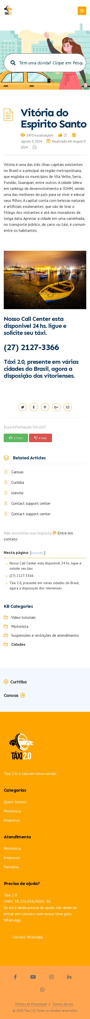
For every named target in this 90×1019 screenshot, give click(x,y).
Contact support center (30, 503)
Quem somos (15, 801)
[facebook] (34, 406)
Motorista (19, 626)
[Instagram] (51, 978)
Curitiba (17, 482)
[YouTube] (33, 978)
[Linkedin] (69, 978)
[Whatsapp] (42, 990)
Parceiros (11, 866)
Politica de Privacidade (31, 1004)
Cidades (56, 40)
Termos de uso (62, 1004)
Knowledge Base (30, 40)
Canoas (17, 471)
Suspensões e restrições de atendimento (45, 635)
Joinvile (17, 492)
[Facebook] (15, 978)
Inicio (8, 40)
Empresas (12, 820)
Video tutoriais (23, 617)
